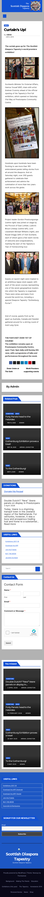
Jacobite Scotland (11, 558)
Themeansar (21, 876)
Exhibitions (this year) (9, 886)
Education (34, 881)
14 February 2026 (14, 713)
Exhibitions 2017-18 (12, 541)
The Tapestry (23, 886)
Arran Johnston (27, 447)
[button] (39, 16)
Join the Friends (10, 549)
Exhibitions (9, 413)
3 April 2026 (12, 688)
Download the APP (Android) (13, 790)
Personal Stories (16, 892)
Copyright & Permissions (11, 806)
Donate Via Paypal (13, 491)
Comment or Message (14, 611)
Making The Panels (22, 881)
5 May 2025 (12, 764)
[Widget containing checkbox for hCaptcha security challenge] (21, 632)
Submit (8, 643)
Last (24, 597)
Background (10, 881)
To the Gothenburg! (15, 468)
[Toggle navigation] (22, 16)
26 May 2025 (12, 739)
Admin (9, 35)
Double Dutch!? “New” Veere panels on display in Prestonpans (22, 501)
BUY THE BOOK (10, 554)
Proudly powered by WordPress (14, 873)
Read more (10, 524)
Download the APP (11, 545)
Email (7, 601)
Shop (31, 892)
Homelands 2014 (36, 886)
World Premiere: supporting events (31, 370)
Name (7, 590)
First (5, 597)
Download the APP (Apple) (12, 794)
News (6, 25)
